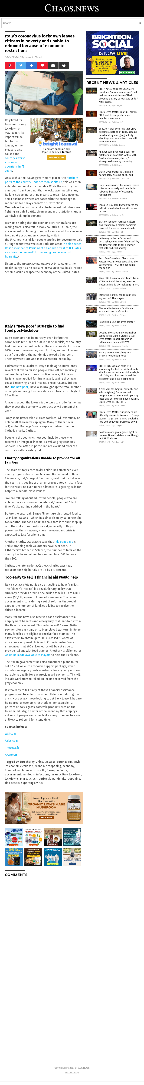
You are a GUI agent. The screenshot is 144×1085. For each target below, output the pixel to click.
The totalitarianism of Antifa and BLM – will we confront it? (116, 310)
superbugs (28, 783)
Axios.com (11, 740)
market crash (28, 778)
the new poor (19, 387)
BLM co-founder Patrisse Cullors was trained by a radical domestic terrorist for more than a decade (117, 225)
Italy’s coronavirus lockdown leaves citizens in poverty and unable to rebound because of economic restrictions (119, 190)
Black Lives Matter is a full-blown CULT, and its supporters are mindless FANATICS (118, 115)
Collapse (50, 761)
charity (29, 761)
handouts (28, 774)
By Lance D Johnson (120, 179)
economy (68, 766)
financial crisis (31, 770)
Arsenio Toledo (34, 57)
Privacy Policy (72, 1072)
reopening (73, 778)
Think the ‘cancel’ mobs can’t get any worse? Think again (117, 296)
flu (43, 770)
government (13, 774)
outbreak (45, 778)
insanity (56, 774)
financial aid (13, 770)
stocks (15, 783)
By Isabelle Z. (118, 215)
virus (39, 783)
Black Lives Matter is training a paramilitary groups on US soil (116, 173)
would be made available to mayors (28, 655)
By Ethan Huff (117, 122)
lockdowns (12, 778)
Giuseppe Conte (57, 770)
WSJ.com (10, 733)
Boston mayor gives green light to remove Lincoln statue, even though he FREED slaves (119, 435)
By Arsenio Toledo (119, 198)
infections (42, 774)
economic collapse (21, 766)
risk (7, 783)
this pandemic (63, 541)
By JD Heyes (117, 105)
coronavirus (64, 761)
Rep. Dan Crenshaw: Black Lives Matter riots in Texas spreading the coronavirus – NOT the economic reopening (118, 263)
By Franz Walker (119, 288)
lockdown (75, 774)
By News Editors (119, 302)
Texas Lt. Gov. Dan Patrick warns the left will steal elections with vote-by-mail (119, 208)
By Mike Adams (118, 145)
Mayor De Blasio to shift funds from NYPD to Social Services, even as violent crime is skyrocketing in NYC (119, 281)
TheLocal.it (12, 747)
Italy (65, 774)
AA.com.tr (11, 754)
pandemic (58, 778)
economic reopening (47, 766)
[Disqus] (44, 924)
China (39, 761)
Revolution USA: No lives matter (117, 321)
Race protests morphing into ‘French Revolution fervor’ (115, 354)
